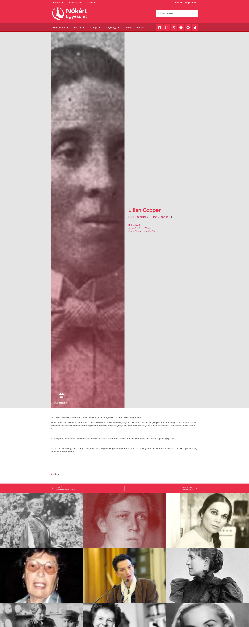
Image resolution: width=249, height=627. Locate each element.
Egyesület (76, 16)
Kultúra (77, 27)
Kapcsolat (92, 2)
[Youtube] (181, 27)
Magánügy (111, 27)
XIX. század (134, 225)
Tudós (155, 231)
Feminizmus (59, 27)
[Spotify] (188, 27)
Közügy (93, 27)
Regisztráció (191, 2)
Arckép (128, 27)
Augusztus (59, 402)
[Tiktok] (195, 27)
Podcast (141, 27)
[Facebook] (159, 27)
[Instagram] (166, 27)
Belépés (178, 2)
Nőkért (76, 11)
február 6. (143, 217)
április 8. (166, 217)
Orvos (131, 231)
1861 (132, 217)
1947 (156, 217)
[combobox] (177, 13)
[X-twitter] (174, 27)
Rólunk (56, 2)
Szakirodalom (75, 2)
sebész (56, 474)
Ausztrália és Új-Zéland (139, 228)
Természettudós (143, 231)
